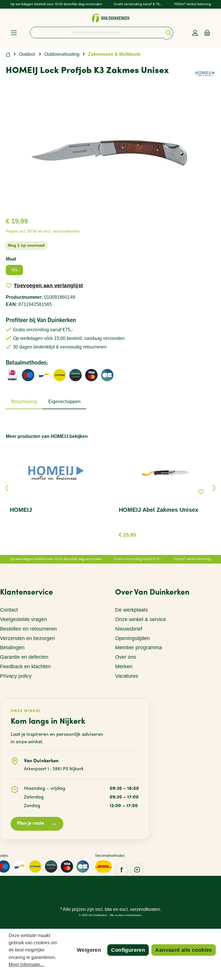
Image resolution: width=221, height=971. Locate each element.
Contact (9, 610)
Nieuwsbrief (128, 629)
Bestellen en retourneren (28, 629)
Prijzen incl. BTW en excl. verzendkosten (43, 231)
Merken (123, 666)
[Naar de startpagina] (110, 18)
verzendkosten (145, 909)
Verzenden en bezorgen (27, 638)
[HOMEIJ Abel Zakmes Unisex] (165, 473)
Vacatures (126, 676)
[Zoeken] (168, 33)
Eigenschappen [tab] (64, 401)
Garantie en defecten (24, 657)
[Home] (8, 54)
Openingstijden (132, 638)
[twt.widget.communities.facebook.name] (121, 869)
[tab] (24, 401)
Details (165, 532)
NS (15, 269)
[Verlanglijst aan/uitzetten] (201, 491)
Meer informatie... (26, 964)
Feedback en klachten (25, 666)
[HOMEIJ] (205, 73)
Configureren (128, 950)
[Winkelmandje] (207, 33)
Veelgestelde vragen (23, 619)
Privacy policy (16, 676)
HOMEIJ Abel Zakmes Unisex (158, 510)
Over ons (125, 657)
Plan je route (37, 823)
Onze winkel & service (140, 619)
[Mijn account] (195, 33)
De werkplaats (131, 610)
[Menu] (13, 33)
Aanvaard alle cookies (183, 950)
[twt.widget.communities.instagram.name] (137, 869)
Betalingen (12, 647)
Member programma (138, 647)
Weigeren (89, 950)
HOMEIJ (21, 510)
